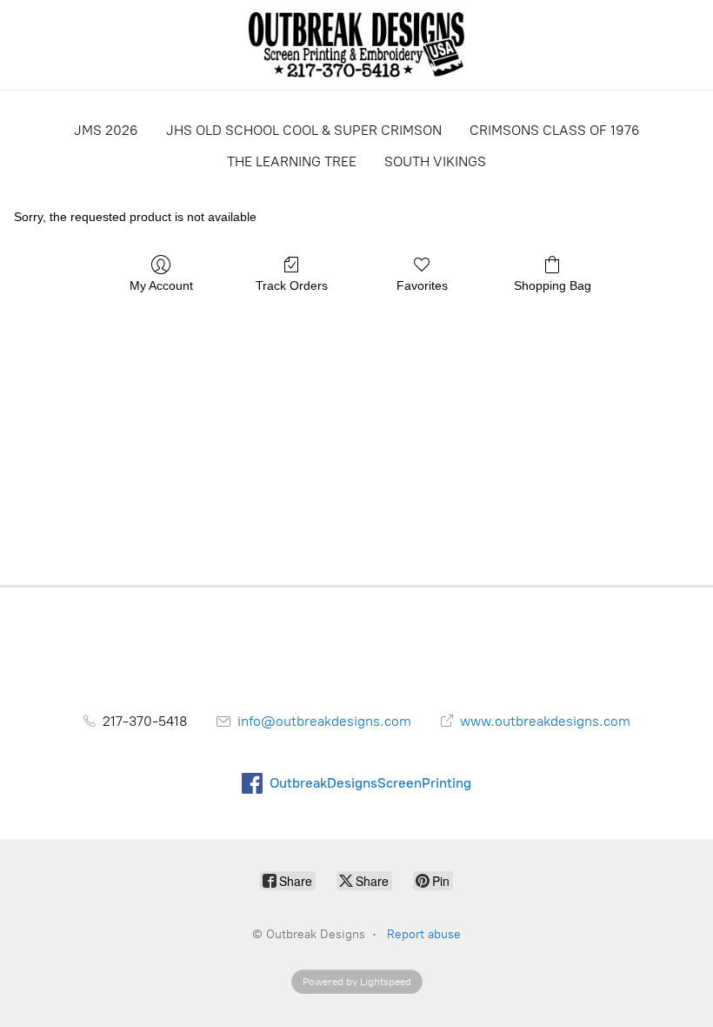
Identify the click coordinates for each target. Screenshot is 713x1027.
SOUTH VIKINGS (435, 161)
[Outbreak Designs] (356, 45)
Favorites (422, 285)
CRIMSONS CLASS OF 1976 (555, 130)
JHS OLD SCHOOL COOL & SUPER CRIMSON (304, 130)
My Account (161, 285)
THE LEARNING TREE (291, 161)
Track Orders (292, 285)
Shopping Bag (552, 285)
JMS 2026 (106, 130)
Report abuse (424, 934)
